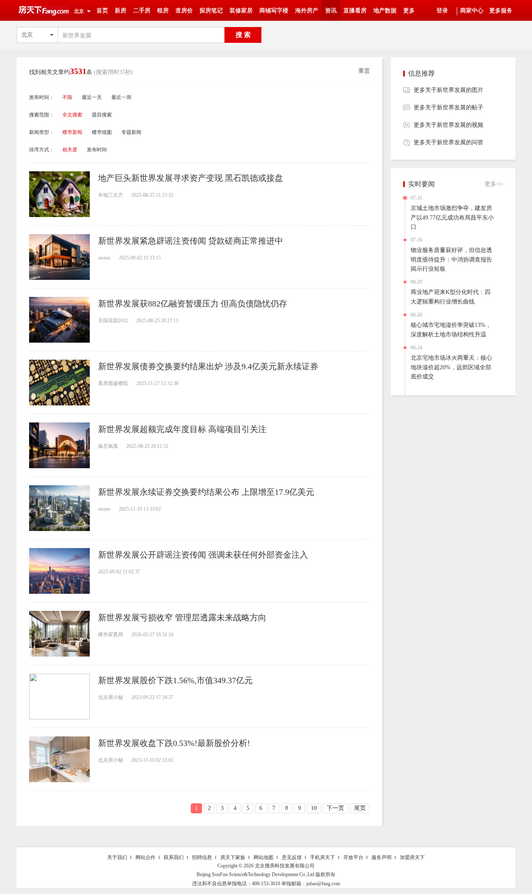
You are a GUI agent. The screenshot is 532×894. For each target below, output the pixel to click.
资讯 (331, 10)
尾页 (360, 808)
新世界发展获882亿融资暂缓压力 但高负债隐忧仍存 (192, 303)
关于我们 (117, 857)
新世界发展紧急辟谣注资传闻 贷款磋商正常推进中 (190, 240)
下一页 (335, 808)
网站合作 (145, 857)
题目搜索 (102, 115)
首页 (102, 10)
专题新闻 (131, 132)
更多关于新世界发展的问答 (448, 142)
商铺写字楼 (273, 10)
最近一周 (121, 97)
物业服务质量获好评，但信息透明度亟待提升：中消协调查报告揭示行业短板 (451, 259)
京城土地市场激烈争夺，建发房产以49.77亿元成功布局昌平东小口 (452, 217)
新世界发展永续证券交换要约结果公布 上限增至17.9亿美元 (206, 491)
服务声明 (382, 857)
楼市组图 (102, 132)
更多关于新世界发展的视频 (448, 125)
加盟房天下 (412, 857)
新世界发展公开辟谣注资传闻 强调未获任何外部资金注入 (203, 554)
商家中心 (471, 10)
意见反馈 (292, 857)
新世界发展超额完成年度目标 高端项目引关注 (182, 429)
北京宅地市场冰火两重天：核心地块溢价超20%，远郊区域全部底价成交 (451, 367)
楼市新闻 (72, 132)
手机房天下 (322, 857)
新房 (120, 10)
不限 (67, 97)
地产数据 (385, 10)
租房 (163, 10)
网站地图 (263, 857)
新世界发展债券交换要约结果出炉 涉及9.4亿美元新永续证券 (208, 366)
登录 (442, 10)
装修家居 (241, 10)
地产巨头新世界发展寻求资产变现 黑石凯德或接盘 (190, 178)
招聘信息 (202, 857)
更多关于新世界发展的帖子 (448, 107)
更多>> (494, 184)
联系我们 (174, 857)
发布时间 (97, 150)
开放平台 (353, 857)
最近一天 (92, 97)
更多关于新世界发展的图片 (448, 90)
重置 (364, 71)
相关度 (69, 150)
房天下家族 (232, 857)
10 (314, 808)
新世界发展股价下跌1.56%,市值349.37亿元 (175, 680)
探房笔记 (211, 10)
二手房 (141, 10)
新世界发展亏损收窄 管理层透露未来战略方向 (182, 617)
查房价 (184, 10)
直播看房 (355, 10)
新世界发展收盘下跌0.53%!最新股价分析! (174, 743)
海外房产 (306, 10)
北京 (79, 11)
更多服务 (500, 10)
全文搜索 (72, 115)
